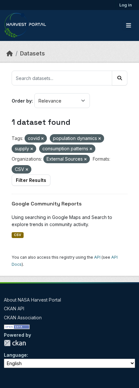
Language (15, 355)
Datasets (32, 53)
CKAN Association (23, 317)
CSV (17, 235)
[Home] (9, 53)
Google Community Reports (47, 203)
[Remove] (42, 138)
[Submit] (119, 78)
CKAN (15, 343)
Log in (125, 4)
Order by (22, 101)
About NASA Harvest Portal (32, 300)
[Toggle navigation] (128, 25)
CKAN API (14, 308)
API (97, 257)
